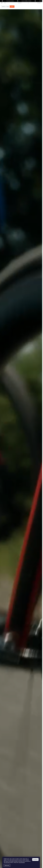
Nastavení (7, 865)
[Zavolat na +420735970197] (2, 2)
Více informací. (22, 862)
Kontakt (20, 2)
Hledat (12, 6)
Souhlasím (35, 859)
